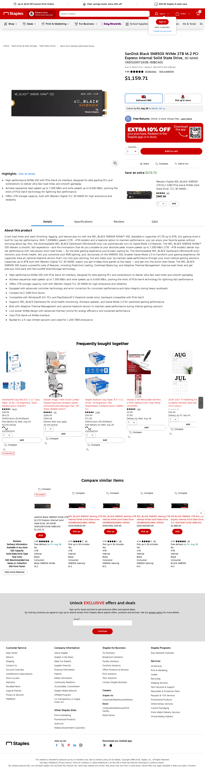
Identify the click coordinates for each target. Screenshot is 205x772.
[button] (147, 14)
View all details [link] (26, 173)
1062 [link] (139, 409)
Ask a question (166, 71)
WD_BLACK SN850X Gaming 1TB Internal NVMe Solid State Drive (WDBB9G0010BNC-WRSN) (153, 519)
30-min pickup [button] (9, 424)
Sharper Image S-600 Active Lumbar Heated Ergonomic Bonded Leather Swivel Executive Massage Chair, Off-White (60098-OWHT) (62, 404)
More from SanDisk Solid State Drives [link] (77, 46)
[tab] (47, 221)
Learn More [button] (186, 118)
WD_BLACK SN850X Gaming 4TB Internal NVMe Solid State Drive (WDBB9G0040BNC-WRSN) (119, 519)
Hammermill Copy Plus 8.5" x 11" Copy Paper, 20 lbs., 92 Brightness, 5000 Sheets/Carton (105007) (21, 403)
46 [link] (86, 541)
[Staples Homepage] (14, 14)
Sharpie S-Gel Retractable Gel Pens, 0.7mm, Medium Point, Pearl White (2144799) (144, 403)
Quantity (132, 147)
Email (77, 619)
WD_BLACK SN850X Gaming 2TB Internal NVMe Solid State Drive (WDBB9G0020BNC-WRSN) (85, 519)
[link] (34, 4)
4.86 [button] (127, 71)
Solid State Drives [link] (47, 45)
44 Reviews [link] (150, 71)
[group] (22, 402)
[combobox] (104, 14)
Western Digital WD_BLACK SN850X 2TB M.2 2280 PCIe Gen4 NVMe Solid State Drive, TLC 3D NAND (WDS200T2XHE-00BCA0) (177, 185)
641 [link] (55, 412)
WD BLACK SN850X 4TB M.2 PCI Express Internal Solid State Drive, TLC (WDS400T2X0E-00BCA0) (187, 519)
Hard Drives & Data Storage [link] (24, 45)
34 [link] (188, 541)
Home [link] (6, 45)
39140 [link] (14, 409)
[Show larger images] (115, 163)
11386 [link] (97, 412)
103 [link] (167, 193)
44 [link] (52, 541)
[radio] (144, 98)
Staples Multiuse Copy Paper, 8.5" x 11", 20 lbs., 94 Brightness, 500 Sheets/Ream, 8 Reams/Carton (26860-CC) (104, 404)
